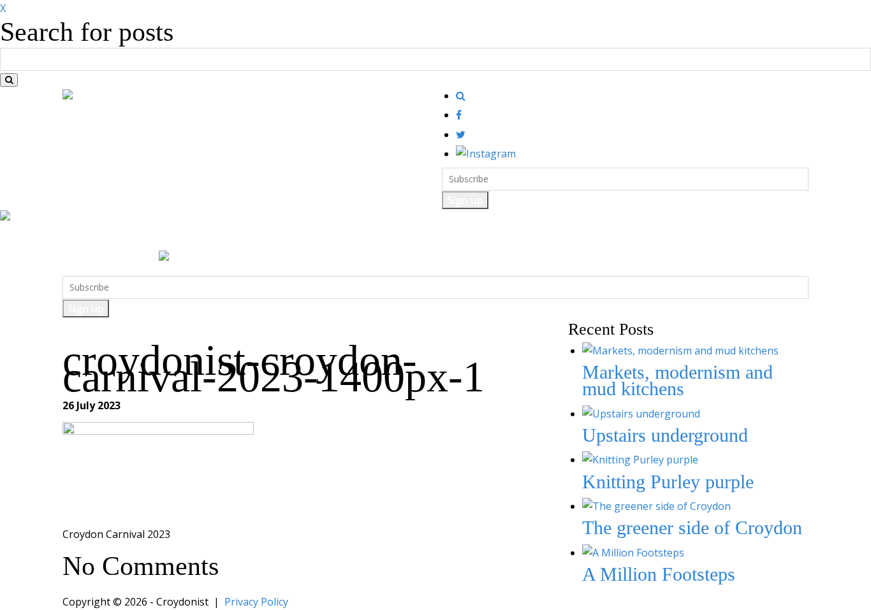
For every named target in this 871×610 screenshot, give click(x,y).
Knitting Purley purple (668, 481)
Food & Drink (146, 237)
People (367, 237)
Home (85, 237)
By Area (418, 237)
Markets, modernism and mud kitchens (677, 380)
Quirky (318, 237)
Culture (211, 237)
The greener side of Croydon (692, 527)
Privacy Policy (256, 602)
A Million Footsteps (658, 574)
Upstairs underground (665, 435)
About (523, 237)
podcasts (472, 237)
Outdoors (265, 237)
